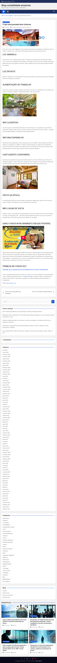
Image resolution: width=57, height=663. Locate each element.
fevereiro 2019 (6, 491)
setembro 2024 (6, 374)
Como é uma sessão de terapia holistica (42, 291)
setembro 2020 (6, 459)
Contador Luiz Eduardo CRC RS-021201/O (21, 27)
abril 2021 (5, 443)
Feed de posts (6, 593)
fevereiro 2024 (6, 382)
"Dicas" (4, 529)
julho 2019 (5, 480)
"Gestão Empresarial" (8, 542)
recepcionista (26, 276)
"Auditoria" (5, 520)
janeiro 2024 (6, 385)
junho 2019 (5, 483)
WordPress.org (6, 597)
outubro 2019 (6, 474)
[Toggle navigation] (8, 11)
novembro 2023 (6, 389)
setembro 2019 (6, 476)
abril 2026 (5, 350)
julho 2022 (5, 422)
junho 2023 (5, 400)
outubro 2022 (6, 415)
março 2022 (5, 430)
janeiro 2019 (6, 493)
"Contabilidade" (6, 525)
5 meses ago (7, 625)
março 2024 (5, 380)
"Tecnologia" (6, 568)
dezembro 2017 (6, 504)
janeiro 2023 (6, 409)
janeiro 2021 (6, 450)
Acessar (5, 590)
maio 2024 (5, 376)
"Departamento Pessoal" (9, 527)
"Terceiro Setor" (6, 570)
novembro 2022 (6, 413)
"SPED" (4, 566)
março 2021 (5, 446)
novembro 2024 (6, 369)
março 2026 (5, 352)
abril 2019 (5, 487)
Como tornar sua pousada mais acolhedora (13, 292)
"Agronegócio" (6, 518)
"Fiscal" (4, 538)
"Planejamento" (6, 562)
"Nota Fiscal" (6, 559)
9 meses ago (34, 627)
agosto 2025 (6, 363)
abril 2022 (5, 428)
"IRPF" (4, 553)
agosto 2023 (6, 396)
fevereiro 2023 (6, 406)
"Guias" (4, 546)
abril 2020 (5, 467)
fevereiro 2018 (6, 502)
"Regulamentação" (7, 564)
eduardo (14, 625)
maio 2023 (5, 402)
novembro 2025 (6, 356)
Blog (4, 577)
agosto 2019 (6, 478)
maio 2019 (5, 485)
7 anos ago (6, 27)
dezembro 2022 (6, 411)
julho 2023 (5, 398)
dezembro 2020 (6, 452)
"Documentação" (7, 531)
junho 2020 (5, 463)
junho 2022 (5, 424)
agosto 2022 (6, 419)
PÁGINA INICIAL (6, 579)
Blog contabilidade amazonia (16, 5)
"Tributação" (5, 572)
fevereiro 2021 (6, 448)
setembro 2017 (6, 509)
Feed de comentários (8, 595)
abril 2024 (5, 378)
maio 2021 (5, 441)
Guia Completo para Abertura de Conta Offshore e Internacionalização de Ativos (22, 311)
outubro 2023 (6, 391)
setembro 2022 (6, 417)
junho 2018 (5, 498)
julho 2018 (5, 496)
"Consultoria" (6, 522)
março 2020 (5, 469)
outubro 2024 (6, 372)
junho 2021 (5, 439)
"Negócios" (5, 557)
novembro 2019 (6, 472)
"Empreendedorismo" (8, 533)
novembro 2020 (6, 454)
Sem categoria (6, 22)
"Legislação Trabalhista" (8, 555)
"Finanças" (5, 535)
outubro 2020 (6, 456)
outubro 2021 (6, 437)
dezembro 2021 (6, 435)
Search (52, 301)
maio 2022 (5, 426)
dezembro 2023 (6, 387)
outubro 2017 (6, 507)
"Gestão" (5, 544)
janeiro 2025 (6, 365)
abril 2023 (5, 404)
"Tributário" (5, 575)
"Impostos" (5, 551)
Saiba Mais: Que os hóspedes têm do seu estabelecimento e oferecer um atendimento (25, 269)
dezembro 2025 (6, 354)
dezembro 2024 (6, 367)
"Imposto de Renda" (7, 548)
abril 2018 (5, 500)
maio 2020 (5, 465)
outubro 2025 (6, 359)
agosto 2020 (6, 461)
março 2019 (5, 489)
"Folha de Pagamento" (8, 540)
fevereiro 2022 (6, 433)
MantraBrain (39, 661)
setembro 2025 (6, 361)
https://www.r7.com (11, 283)
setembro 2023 (6, 393)
